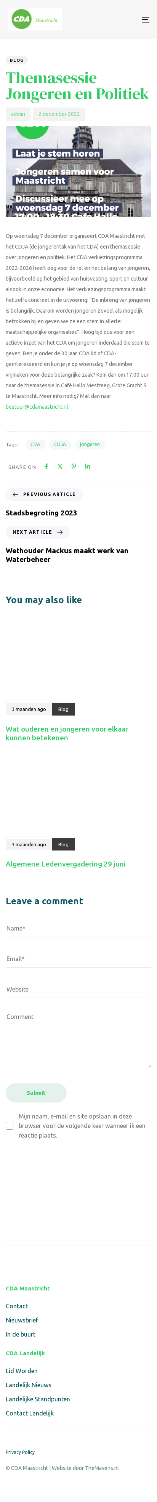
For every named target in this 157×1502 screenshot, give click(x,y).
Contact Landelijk (30, 1413)
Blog (17, 60)
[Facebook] (10, 1261)
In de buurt (20, 1334)
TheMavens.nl (102, 1468)
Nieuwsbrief (22, 1320)
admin (18, 114)
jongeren (90, 444)
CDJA (60, 444)
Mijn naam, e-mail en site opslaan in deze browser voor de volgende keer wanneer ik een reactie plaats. (82, 1126)
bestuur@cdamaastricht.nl (37, 407)
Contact (17, 1306)
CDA (35, 444)
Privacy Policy (20, 1452)
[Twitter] (28, 1261)
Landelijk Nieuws (28, 1385)
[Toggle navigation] (125, 19)
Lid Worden (22, 1370)
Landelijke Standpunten (38, 1399)
